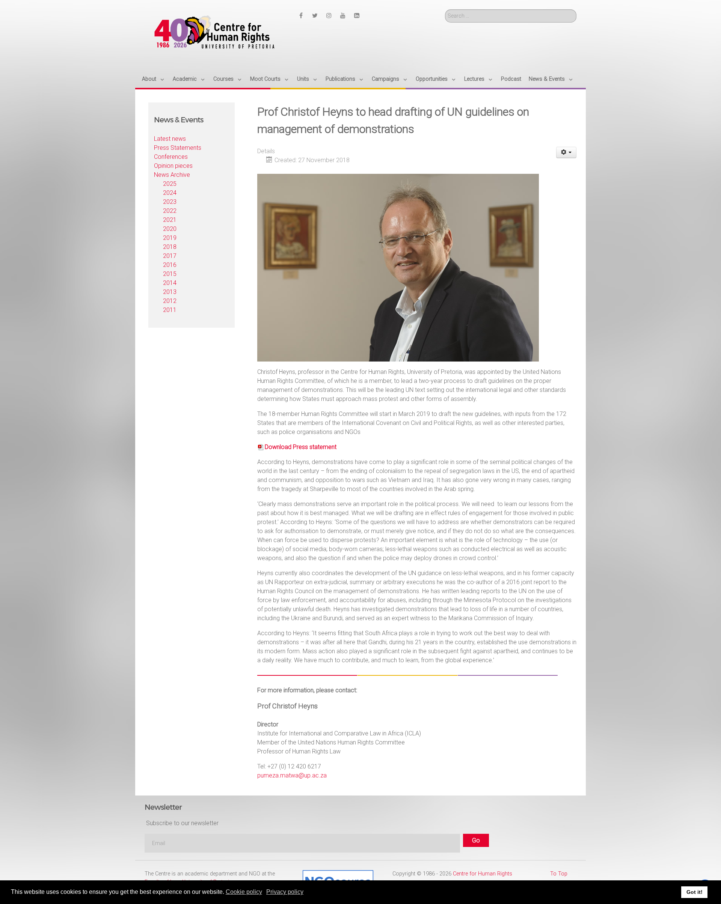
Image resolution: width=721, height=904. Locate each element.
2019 (169, 237)
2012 (169, 300)
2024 (169, 192)
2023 (169, 201)
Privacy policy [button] (284, 892)
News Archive (172, 174)
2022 (169, 210)
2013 (169, 291)
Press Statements (177, 147)
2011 (169, 309)
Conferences (171, 156)
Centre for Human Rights (482, 874)
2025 (169, 183)
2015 (169, 273)
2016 (169, 264)
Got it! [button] (694, 892)
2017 (169, 255)
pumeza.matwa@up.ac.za (292, 775)
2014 (169, 282)
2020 (169, 228)
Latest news (170, 138)
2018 (169, 246)
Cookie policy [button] (244, 892)
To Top (558, 874)
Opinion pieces (173, 165)
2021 (169, 219)
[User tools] (566, 152)
